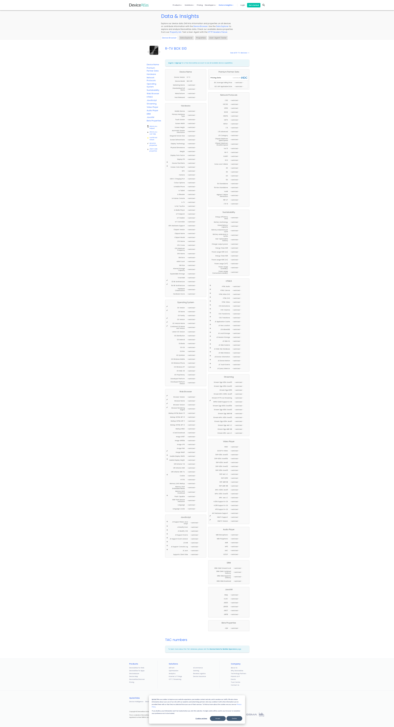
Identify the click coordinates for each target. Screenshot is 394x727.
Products (177, 5)
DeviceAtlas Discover (137, 679)
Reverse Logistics (199, 674)
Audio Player (152, 110)
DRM (149, 114)
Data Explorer (222, 26)
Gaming (196, 671)
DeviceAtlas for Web (136, 668)
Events (233, 679)
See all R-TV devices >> (239, 53)
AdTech (171, 668)
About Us (234, 668)
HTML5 (150, 97)
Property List (175, 32)
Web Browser (153, 93)
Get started (254, 5)
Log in (170, 63)
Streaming (151, 103)
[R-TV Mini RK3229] (159, 52)
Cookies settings (201, 718)
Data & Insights (225, 5)
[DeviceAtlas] (139, 6)
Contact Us (235, 685)
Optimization (173, 671)
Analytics (172, 674)
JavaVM (150, 117)
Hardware (151, 74)
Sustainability (153, 90)
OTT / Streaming (175, 679)
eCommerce (198, 668)
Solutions (189, 5)
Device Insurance (199, 676)
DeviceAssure (134, 674)
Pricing (200, 5)
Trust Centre (235, 682)
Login (242, 5)
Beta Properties (154, 120)
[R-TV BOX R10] (148, 52)
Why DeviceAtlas (237, 671)
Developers (210, 5)
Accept (217, 718)
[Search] (263, 6)
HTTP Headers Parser (217, 32)
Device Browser (200, 26)
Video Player (152, 107)
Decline (234, 718)
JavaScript (152, 100)
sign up (178, 63)
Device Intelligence (136, 702)
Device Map (133, 676)
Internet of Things (175, 676)
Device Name (153, 64)
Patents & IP (235, 676)
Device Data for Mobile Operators (223, 649)
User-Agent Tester (218, 37)
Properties (201, 37)
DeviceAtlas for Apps (136, 671)
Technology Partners (238, 674)
